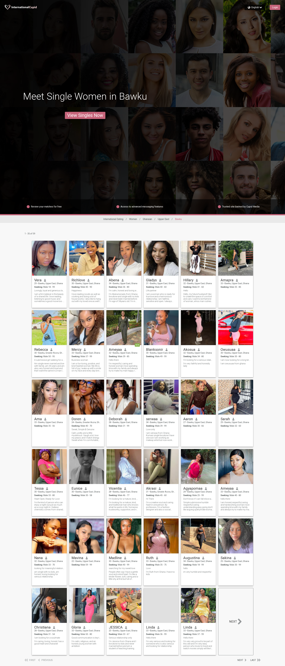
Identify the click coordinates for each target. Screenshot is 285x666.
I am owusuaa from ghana (233, 363)
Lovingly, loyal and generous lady (49, 290)
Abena (114, 280)
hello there (225, 499)
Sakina (226, 558)
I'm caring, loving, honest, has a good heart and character (49, 642)
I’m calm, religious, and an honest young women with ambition (84, 643)
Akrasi (151, 488)
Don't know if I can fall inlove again (198, 499)
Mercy (76, 349)
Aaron (188, 419)
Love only (150, 429)
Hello (185, 290)
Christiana (42, 627)
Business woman (80, 360)
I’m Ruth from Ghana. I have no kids (160, 573)
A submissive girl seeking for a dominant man (49, 360)
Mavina (77, 558)
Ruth (150, 558)
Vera (38, 280)
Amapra (227, 280)
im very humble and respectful (197, 572)
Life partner (151, 290)
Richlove (78, 280)
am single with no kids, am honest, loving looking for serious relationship (46, 574)
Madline (115, 558)
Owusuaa (228, 349)
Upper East (163, 219)
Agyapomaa (192, 488)
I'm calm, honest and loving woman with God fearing (124, 290)
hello (185, 568)
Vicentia (115, 488)
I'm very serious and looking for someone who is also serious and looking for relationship (160, 643)
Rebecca (41, 349)
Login (275, 7)
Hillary (188, 280)
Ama (38, 419)
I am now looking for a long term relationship (236, 360)
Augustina (191, 558)
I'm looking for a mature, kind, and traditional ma (124, 499)
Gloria (76, 627)
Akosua (189, 349)
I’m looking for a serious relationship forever (198, 360)
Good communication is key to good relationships (87, 638)
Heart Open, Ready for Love (47, 499)
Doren (76, 419)
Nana (38, 558)
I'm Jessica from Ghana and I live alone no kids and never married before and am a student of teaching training (122, 645)
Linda (150, 627)
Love (148, 568)
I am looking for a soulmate (47, 638)
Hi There (150, 499)
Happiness (77, 290)
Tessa (39, 488)
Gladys (151, 280)
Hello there (114, 360)
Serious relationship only (120, 638)
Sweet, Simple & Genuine (83, 429)
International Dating (113, 219)
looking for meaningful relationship (49, 568)
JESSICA (116, 627)
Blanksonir (154, 349)
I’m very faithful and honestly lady (196, 364)
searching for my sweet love (122, 568)
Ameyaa (115, 349)
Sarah (225, 419)
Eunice (77, 488)
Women (133, 219)
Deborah (115, 419)
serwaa (152, 419)
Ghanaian (147, 219)
